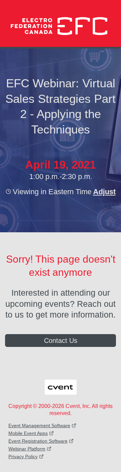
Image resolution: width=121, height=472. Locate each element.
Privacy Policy (23, 456)
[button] (103, 191)
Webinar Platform (26, 448)
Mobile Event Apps (28, 433)
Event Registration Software (38, 441)
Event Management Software (39, 425)
